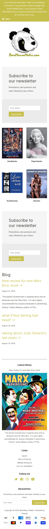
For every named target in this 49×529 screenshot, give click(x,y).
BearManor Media (27, 510)
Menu (7, 19)
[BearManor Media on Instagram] (27, 480)
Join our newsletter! (24, 466)
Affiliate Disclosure (24, 463)
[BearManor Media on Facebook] (21, 480)
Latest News (25, 365)
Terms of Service (24, 459)
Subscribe (16, 114)
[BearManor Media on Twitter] (16, 480)
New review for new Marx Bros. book (24, 370)
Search (24, 456)
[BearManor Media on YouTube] (32, 480)
